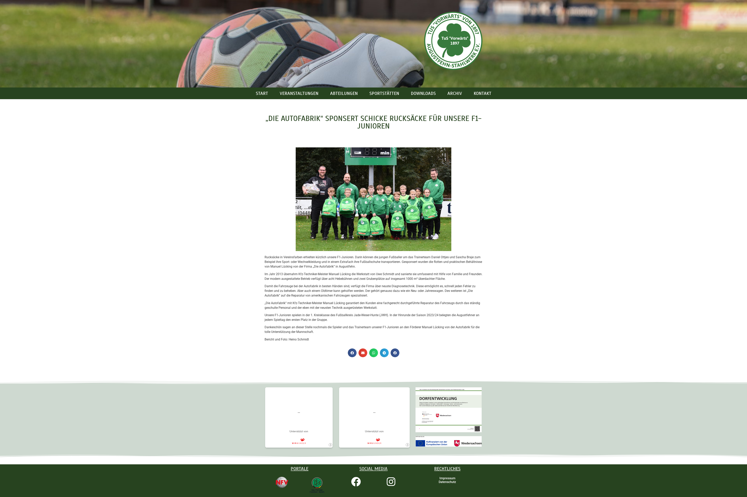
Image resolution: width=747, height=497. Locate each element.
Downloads (423, 93)
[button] (352, 352)
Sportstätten (384, 93)
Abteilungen (344, 93)
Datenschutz (447, 482)
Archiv (454, 93)
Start (262, 93)
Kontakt (482, 93)
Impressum (447, 478)
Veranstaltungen (299, 93)
